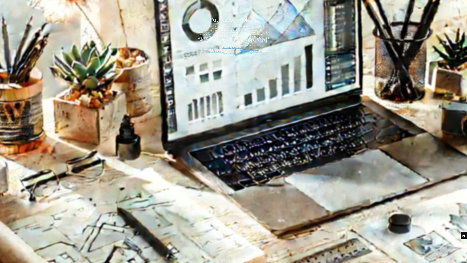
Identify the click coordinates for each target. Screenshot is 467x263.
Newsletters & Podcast (252, 51)
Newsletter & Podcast (249, 49)
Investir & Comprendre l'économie (237, 53)
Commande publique (215, 51)
